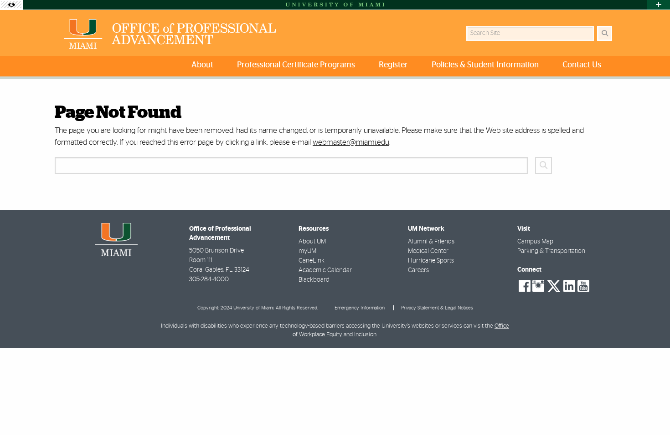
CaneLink (312, 261)
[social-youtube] (583, 286)
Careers (418, 270)
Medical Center (428, 251)
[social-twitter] (553, 285)
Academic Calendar (325, 270)
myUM (307, 251)
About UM (312, 241)
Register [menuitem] (393, 65)
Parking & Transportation (551, 251)
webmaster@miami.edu (351, 142)
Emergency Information (360, 307)
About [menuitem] (202, 65)
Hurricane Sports (431, 261)
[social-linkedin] (569, 286)
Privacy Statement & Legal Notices (437, 307)
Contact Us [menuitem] (581, 65)
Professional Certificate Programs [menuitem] (296, 65)
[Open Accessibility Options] (11, 5)
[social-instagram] (538, 286)
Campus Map (535, 241)
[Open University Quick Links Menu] (658, 5)
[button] (650, 409)
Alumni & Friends (431, 241)
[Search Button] (604, 33)
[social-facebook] (525, 286)
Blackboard (314, 280)
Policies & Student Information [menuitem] (485, 65)
